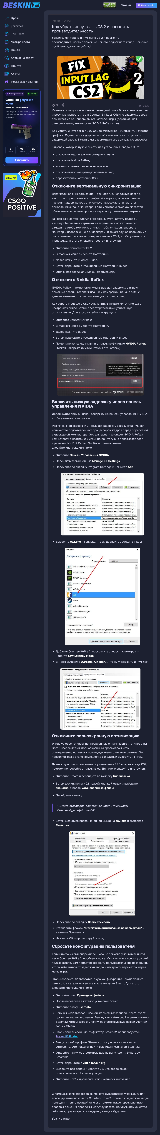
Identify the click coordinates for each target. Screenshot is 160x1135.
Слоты (15, 73)
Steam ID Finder (67, 1036)
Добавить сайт (146, 5)
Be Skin (26, 5)
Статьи (126, 5)
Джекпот (17, 26)
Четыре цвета (20, 42)
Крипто (16, 65)
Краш (15, 18)
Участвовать (22, 160)
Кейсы (15, 49)
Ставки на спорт (22, 57)
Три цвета (18, 34)
